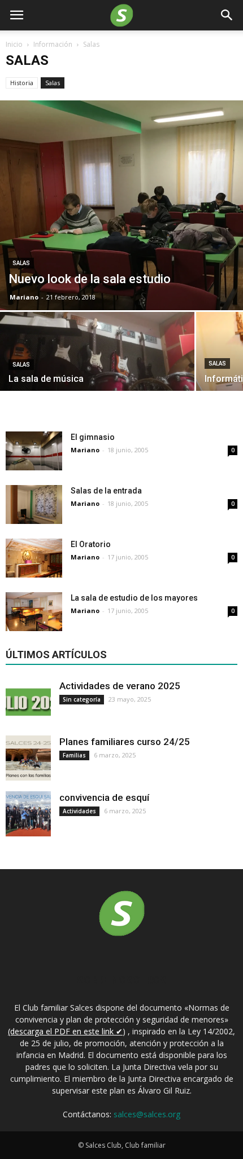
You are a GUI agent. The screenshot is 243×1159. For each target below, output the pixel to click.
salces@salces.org (147, 1114)
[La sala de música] (97, 359)
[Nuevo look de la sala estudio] (121, 205)
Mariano (24, 297)
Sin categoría (82, 699)
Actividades (79, 811)
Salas (52, 82)
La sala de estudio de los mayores (134, 597)
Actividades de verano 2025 (119, 685)
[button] (227, 15)
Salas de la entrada (106, 490)
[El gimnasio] (34, 450)
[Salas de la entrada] (34, 504)
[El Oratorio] (34, 558)
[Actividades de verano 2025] (28, 702)
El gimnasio (93, 437)
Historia (21, 82)
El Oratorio (91, 544)
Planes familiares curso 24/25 (124, 741)
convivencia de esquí (104, 797)
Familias (74, 755)
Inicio (14, 44)
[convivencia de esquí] (28, 813)
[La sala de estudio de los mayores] (34, 611)
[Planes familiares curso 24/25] (28, 758)
